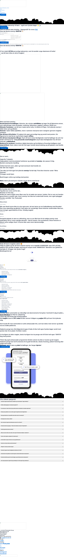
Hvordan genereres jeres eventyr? (7, 429)
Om (5, 543)
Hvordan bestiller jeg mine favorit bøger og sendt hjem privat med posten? (14, 457)
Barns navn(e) (2, 32)
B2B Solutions (2, 10)
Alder (1, 34)
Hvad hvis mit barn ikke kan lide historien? (8, 443)
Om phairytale (2, 12)
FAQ (0, 11)
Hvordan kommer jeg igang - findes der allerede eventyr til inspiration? (14, 425)
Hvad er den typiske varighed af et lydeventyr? (9, 436)
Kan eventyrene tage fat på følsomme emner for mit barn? (11, 422)
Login (1, 13)
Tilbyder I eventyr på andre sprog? (7, 446)
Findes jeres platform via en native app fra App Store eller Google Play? (14, 411)
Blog (0, 546)
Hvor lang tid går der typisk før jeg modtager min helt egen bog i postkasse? (15, 460)
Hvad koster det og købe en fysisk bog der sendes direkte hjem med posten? (15, 453)
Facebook (3, 554)
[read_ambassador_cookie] (4, 7)
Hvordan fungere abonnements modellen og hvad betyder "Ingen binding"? (14, 401)
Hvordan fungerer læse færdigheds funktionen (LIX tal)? (11, 450)
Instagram (3, 552)
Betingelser (2, 549)
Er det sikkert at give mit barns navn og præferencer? (10, 439)
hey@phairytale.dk (6, 537)
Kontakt (2, 548)
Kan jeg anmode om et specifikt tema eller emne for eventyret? (12, 415)
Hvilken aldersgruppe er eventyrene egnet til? (9, 404)
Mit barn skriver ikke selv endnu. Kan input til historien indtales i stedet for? (15, 432)
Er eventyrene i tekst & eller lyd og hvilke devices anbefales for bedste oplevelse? (16, 408)
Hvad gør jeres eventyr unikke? (6, 418)
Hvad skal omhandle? (5, 39)
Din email (1, 40)
